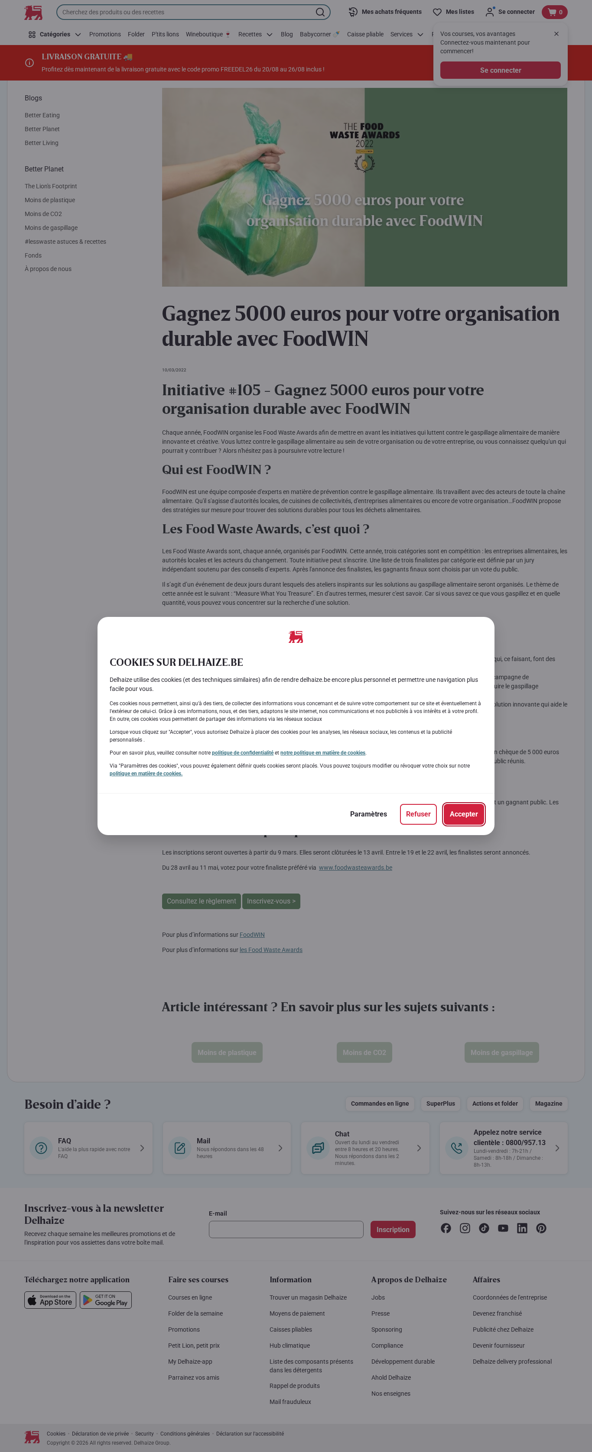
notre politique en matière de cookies (322, 753)
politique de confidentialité (242, 753)
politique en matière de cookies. (146, 774)
